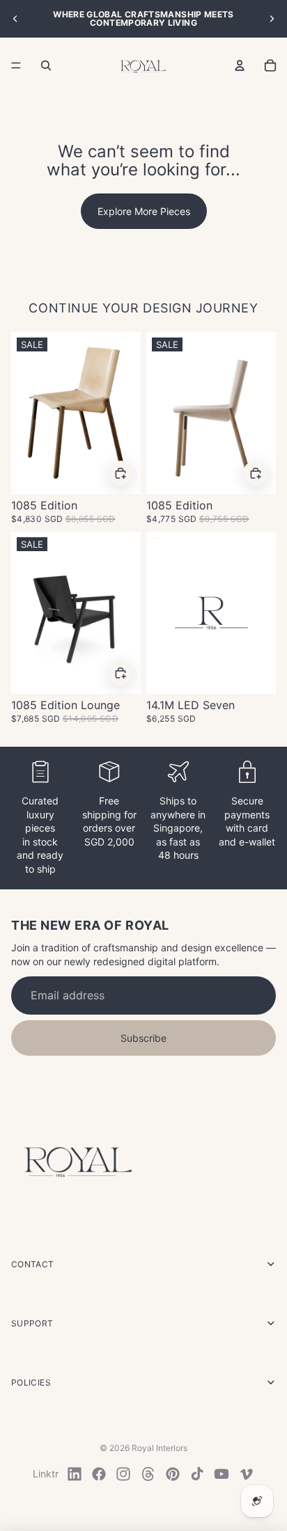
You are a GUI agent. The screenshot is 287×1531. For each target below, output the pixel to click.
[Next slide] (271, 18)
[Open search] (46, 65)
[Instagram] (123, 1474)
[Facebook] (99, 1474)
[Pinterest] (172, 1474)
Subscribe (143, 1038)
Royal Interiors (159, 1448)
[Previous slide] (15, 18)
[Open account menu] (239, 65)
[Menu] (16, 65)
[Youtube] (221, 1474)
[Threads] (148, 1474)
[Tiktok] (197, 1474)
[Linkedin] (74, 1474)
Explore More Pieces (144, 211)
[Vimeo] (246, 1474)
